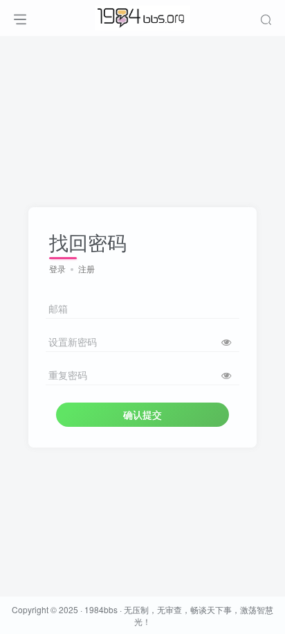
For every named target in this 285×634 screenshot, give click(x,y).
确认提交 (142, 414)
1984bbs (101, 609)
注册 (86, 268)
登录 (57, 268)
